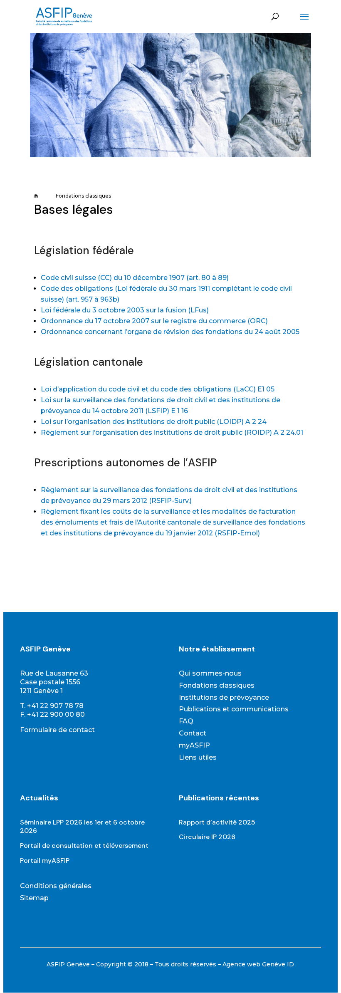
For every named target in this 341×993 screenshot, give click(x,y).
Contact (192, 733)
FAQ (186, 721)
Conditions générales (55, 886)
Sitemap (34, 898)
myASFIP (194, 745)
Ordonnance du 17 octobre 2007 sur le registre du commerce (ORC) (154, 321)
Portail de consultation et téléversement (84, 845)
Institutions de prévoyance (224, 697)
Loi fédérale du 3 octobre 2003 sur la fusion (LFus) (125, 310)
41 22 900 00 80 (58, 714)
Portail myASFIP (44, 860)
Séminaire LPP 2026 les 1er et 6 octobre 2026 (82, 826)
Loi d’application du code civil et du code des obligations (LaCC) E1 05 (157, 389)
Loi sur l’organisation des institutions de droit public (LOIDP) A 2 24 (154, 422)
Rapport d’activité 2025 (217, 822)
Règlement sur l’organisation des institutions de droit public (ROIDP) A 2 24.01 (172, 432)
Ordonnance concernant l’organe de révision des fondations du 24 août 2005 (170, 332)
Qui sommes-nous (210, 673)
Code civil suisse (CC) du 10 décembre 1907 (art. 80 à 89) (135, 278)
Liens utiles (198, 757)
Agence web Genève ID (258, 964)
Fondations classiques (217, 685)
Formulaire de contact (57, 730)
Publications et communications (234, 709)
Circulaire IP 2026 (207, 836)
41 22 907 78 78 (57, 706)
